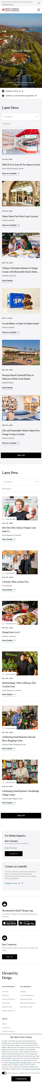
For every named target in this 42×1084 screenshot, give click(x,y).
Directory (5, 995)
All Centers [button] (8, 117)
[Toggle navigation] (38, 10)
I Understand (21, 1079)
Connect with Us (13, 883)
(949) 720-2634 (11, 848)
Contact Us (13, 854)
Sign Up (9, 957)
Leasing (23, 992)
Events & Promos (8, 999)
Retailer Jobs (7, 1007)
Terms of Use (13, 1062)
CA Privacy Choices (29, 1069)
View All (21, 455)
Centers (5, 992)
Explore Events (7, 4)
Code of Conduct (8, 1031)
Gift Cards (6, 1003)
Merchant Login (26, 1007)
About (4, 1024)
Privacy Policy (27, 1062)
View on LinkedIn (9, 173)
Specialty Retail (26, 999)
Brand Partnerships (27, 1003)
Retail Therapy (7, 1011)
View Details (7, 281)
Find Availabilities (27, 995)
